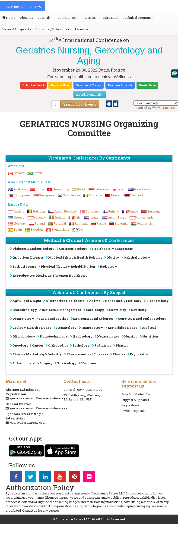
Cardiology (95, 310)
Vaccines (88, 363)
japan (121, 189)
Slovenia (121, 223)
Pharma (122, 345)
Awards (80, 29)
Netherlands (144, 217)
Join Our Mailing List (136, 394)
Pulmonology (24, 363)
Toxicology (66, 363)
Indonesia (101, 189)
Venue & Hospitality (16, 29)
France (133, 211)
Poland (40, 223)
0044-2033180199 (89, 390)
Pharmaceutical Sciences (87, 354)
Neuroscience (108, 336)
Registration (109, 18)
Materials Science (122, 327)
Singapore (46, 195)
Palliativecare (24, 266)
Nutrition (150, 336)
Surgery (46, 363)
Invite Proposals (133, 411)
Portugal (60, 223)
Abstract (89, 18)
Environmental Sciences (93, 318)
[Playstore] (109, 103)
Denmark (92, 211)
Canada (19, 173)
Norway (20, 223)
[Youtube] (60, 477)
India (81, 189)
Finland (113, 211)
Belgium (39, 211)
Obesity (113, 257)
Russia (101, 223)
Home (10, 18)
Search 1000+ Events (79, 104)
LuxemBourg (116, 217)
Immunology (92, 327)
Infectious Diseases (28, 257)
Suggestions (130, 405)
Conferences (66, 18)
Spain (18, 229)
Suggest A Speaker (135, 400)
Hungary (39, 217)
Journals (44, 18)
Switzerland (60, 229)
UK (80, 229)
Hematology (66, 327)
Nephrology (82, 336)
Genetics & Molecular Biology (142, 318)
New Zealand (143, 189)
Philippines (22, 195)
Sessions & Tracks (88, 85)
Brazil (37, 173)
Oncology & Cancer (28, 345)
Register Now (60, 85)
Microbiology (24, 336)
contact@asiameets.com (28, 422)
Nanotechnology (54, 336)
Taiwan (116, 195)
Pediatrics (102, 345)
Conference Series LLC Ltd (75, 519)
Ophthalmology (137, 257)
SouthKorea (71, 195)
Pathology (81, 345)
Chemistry (117, 310)
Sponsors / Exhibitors (51, 29)
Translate (168, 108)
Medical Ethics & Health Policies (75, 257)
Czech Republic (65, 211)
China (39, 189)
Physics (119, 354)
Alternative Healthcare (65, 301)
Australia (20, 189)
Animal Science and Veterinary (115, 301)
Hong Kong (61, 189)
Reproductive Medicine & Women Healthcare (50, 275)
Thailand (136, 195)
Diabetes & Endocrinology (33, 249)
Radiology (108, 266)
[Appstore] (115, 103)
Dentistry (139, 310)
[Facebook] (16, 477)
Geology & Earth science (32, 327)
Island (94, 217)
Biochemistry (157, 301)
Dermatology (23, 318)
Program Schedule (120, 85)
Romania (95, 195)
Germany (153, 211)
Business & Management (61, 310)
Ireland (60, 217)
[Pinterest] (74, 477)
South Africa (145, 223)
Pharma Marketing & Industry (37, 354)
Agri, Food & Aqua (27, 301)
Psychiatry (139, 354)
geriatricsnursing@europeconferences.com (42, 398)
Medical (149, 327)
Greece (19, 217)
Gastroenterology (73, 249)
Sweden (37, 229)
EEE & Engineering (54, 318)
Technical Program (137, 18)
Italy (77, 217)
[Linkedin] (45, 477)
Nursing (131, 336)
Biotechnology (25, 310)
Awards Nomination (89, 94)
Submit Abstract (33, 85)
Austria (19, 211)
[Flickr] (89, 477)
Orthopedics (58, 345)
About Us (26, 18)
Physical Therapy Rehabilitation (68, 266)
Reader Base (147, 85)
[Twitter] (30, 477)
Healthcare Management (113, 249)
